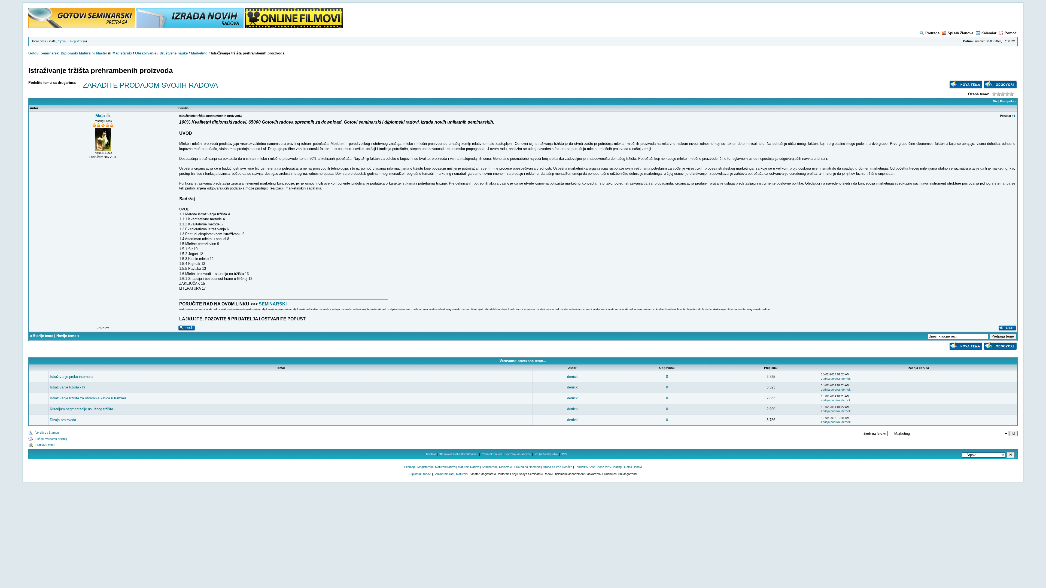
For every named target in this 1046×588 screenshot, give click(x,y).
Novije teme (66, 336)
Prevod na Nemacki (527, 466)
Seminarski (50, 53)
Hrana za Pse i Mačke (557, 466)
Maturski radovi (445, 466)
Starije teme (43, 336)
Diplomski (69, 53)
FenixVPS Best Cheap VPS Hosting (598, 466)
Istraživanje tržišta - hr (67, 387)
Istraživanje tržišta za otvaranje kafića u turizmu (88, 398)
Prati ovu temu (44, 444)
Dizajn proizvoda (63, 420)
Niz (995, 101)
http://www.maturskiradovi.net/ (458, 454)
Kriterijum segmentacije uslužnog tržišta (81, 409)
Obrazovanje (145, 53)
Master (101, 53)
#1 (1013, 115)
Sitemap (409, 466)
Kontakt (431, 454)
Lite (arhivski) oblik (546, 454)
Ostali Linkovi (633, 466)
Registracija (78, 41)
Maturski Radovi (468, 466)
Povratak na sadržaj (517, 454)
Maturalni (87, 53)
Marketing (199, 53)
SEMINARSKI (273, 304)
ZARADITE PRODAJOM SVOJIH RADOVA (150, 85)
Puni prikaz (1008, 101)
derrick (572, 377)
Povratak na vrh (491, 454)
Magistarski (122, 53)
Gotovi (34, 53)
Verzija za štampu (47, 432)
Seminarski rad (444, 474)
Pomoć (1011, 33)
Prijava (61, 41)
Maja (100, 116)
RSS (564, 454)
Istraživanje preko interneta (71, 377)
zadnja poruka (830, 378)
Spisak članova (960, 33)
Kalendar (988, 33)
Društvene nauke (174, 53)
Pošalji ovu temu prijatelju (51, 438)
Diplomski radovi (420, 474)
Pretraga (932, 33)
